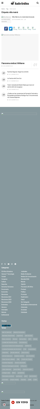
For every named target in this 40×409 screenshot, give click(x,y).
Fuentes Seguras (7, 362)
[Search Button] (38, 3)
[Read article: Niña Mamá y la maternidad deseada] (6, 19)
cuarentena (31, 349)
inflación (23, 366)
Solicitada (24, 312)
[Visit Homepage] (20, 3)
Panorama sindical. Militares (12, 63)
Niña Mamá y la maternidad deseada (23, 17)
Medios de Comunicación (28, 276)
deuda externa (15, 352)
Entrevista (4, 304)
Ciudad (3, 276)
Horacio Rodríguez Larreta (10, 366)
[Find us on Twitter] (5, 264)
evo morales (30, 356)
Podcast (23, 289)
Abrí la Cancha (6, 332)
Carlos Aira (23, 339)
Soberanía (24, 307)
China (35, 339)
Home (3, 9)
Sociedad (24, 310)
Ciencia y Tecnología (7, 274)
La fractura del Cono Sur (14, 78)
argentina (20, 335)
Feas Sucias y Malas (8, 359)
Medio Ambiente (26, 274)
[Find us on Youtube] (8, 264)
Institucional (5, 315)
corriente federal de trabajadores (12, 346)
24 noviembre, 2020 (18, 19)
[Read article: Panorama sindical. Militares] (20, 47)
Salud (22, 299)
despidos (5, 352)
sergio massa (14, 379)
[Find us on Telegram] (15, 264)
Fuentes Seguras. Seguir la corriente (17, 72)
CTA (25, 349)
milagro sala (6, 372)
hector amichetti (20, 362)
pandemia (21, 372)
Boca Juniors (6, 339)
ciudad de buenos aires (9, 342)
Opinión (23, 284)
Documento (5, 289)
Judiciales (24, 271)
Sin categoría (25, 302)
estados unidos (19, 356)
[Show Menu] (2, 3)
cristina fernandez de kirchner (11, 349)
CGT (30, 339)
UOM (29, 379)
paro (25, 376)
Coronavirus (23, 342)
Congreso (4, 279)
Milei (13, 372)
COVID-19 (28, 346)
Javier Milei (17, 369)
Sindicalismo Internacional (29, 304)
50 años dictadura (7, 271)
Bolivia (15, 339)
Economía (4, 292)
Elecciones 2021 (6, 297)
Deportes (4, 284)
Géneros (4, 307)
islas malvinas (6, 369)
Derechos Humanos (7, 287)
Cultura (3, 281)
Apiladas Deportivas (8, 335)
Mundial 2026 (25, 279)
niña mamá (13, 9)
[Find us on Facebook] (1, 264)
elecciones (25, 352)
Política (23, 292)
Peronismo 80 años (27, 287)
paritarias (19, 376)
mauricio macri (27, 369)
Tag (7, 9)
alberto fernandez (19, 332)
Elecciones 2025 (6, 302)
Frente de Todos (27, 359)
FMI (18, 359)
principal (5, 379)
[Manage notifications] (4, 404)
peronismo (33, 376)
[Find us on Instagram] (12, 264)
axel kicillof (28, 335)
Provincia (24, 294)
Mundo (23, 281)
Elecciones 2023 (6, 299)
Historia (3, 312)
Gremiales (4, 310)
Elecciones (4, 294)
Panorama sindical (8, 376)
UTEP (35, 379)
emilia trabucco (7, 356)
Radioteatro (24, 297)
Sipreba (23, 379)
